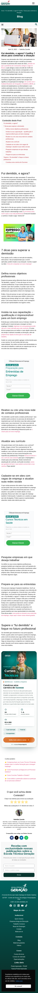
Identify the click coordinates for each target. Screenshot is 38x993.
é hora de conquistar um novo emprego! (19, 264)
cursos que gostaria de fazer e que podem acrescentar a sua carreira (18, 464)
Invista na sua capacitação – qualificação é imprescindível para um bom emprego (19, 133)
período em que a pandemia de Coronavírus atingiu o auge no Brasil (18, 66)
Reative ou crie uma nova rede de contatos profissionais (19, 138)
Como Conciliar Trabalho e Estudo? (18, 775)
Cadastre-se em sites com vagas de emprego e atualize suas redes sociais (18, 146)
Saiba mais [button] (19, 981)
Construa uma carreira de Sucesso (16, 162)
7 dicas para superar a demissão (14, 126)
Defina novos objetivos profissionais (17, 129)
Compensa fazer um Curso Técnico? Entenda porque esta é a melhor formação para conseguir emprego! (20, 764)
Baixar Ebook (18, 396)
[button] (2, 24)
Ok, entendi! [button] (18, 986)
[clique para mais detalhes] (19, 232)
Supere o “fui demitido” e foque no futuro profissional (16, 158)
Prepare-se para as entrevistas (15, 154)
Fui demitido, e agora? (11, 123)
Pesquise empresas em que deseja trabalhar (17, 151)
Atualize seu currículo (12, 142)
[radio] (11, 802)
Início (2, 10)
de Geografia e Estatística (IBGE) (23, 84)
